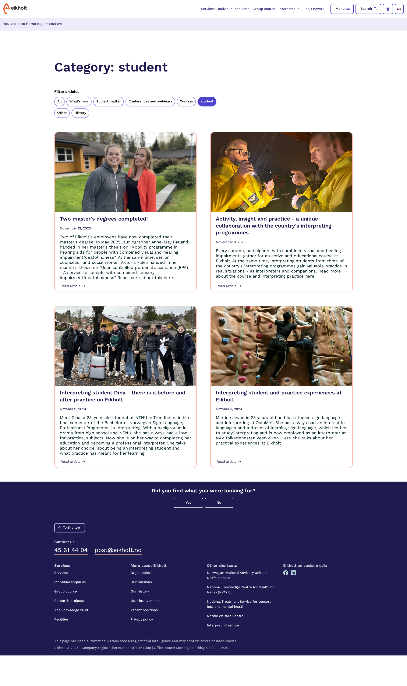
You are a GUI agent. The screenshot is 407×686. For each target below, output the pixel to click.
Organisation (141, 573)
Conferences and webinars (150, 101)
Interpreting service (223, 625)
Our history (140, 591)
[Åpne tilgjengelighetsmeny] (388, 9)
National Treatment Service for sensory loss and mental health (239, 604)
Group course (264, 9)
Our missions (141, 582)
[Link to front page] (15, 8)
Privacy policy (142, 619)
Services (207, 9)
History (80, 113)
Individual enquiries (233, 9)
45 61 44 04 (71, 549)
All (59, 101)
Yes (188, 502)
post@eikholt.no (118, 549)
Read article (71, 286)
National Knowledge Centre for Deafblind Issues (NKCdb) (241, 589)
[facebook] (285, 572)
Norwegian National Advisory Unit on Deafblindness (237, 575)
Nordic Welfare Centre (225, 616)
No (219, 502)
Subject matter (108, 101)
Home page (35, 24)
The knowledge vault (71, 610)
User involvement (145, 601)
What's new (79, 101)
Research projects (69, 601)
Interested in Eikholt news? (301, 9)
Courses (186, 101)
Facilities (61, 619)
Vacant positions (144, 610)
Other (62, 113)
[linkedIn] (293, 572)
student (207, 101)
